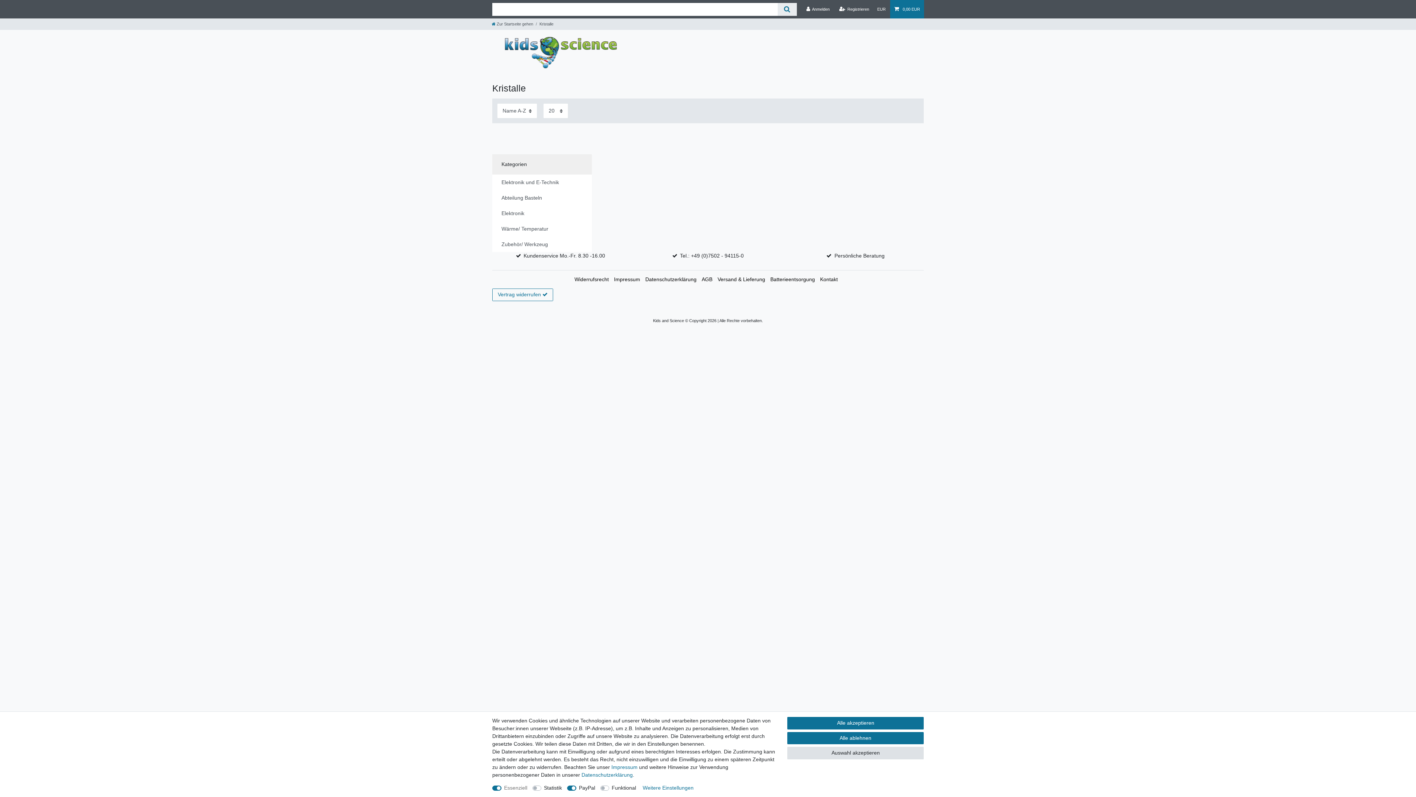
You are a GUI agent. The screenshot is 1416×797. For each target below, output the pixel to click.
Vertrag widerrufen (519, 294)
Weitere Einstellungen (668, 788)
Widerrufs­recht (592, 279)
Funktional (624, 788)
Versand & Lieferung (741, 279)
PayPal (587, 788)
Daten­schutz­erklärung (671, 279)
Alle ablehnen (855, 738)
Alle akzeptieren (855, 723)
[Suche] (787, 9)
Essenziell (515, 788)
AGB (707, 279)
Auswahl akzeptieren (856, 753)
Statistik (553, 788)
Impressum (627, 279)
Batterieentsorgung (792, 279)
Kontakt (829, 279)
